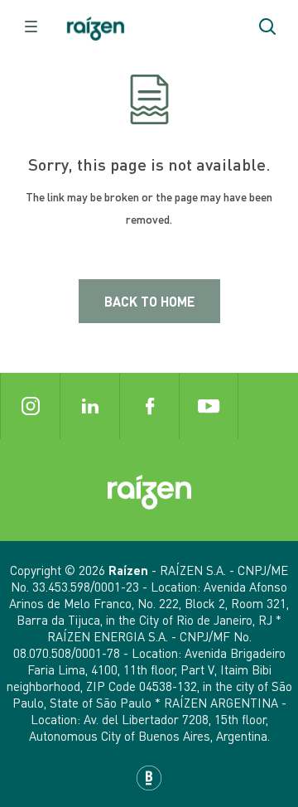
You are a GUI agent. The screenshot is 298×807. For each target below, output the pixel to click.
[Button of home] (95, 27)
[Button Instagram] (30, 406)
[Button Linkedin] (89, 406)
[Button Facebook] (149, 406)
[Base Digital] (149, 778)
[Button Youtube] (208, 406)
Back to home (149, 301)
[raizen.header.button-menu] (31, 26)
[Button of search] (267, 26)
